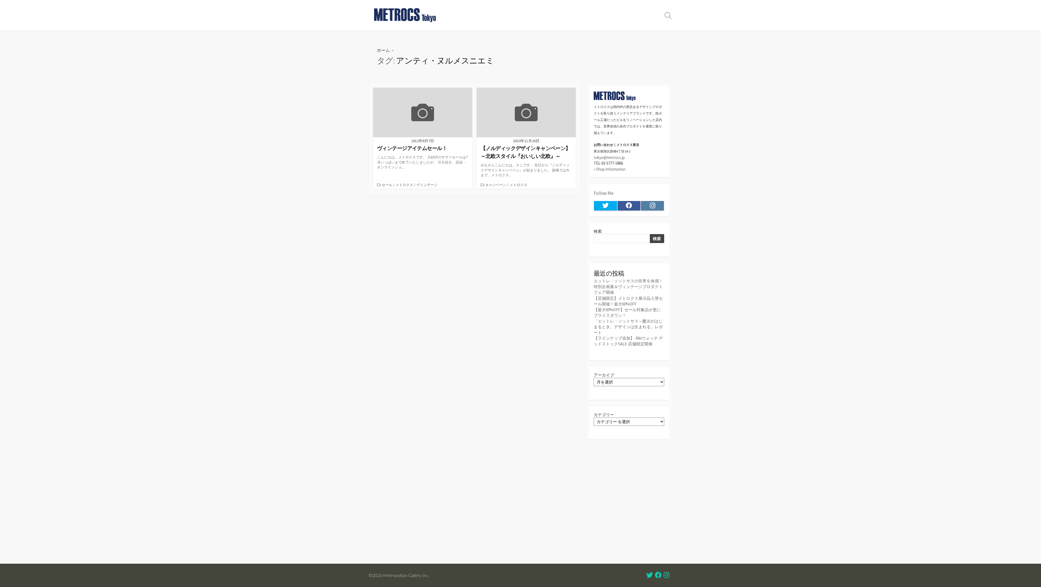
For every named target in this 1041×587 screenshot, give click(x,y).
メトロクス (404, 185)
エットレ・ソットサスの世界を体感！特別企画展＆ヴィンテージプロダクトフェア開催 (628, 286)
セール (387, 185)
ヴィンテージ (427, 185)
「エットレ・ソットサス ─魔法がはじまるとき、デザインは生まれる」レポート (628, 326)
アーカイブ (604, 375)
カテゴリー (604, 414)
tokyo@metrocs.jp (609, 157)
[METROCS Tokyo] (405, 15)
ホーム (383, 50)
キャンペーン (495, 185)
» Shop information (609, 169)
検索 (598, 231)
